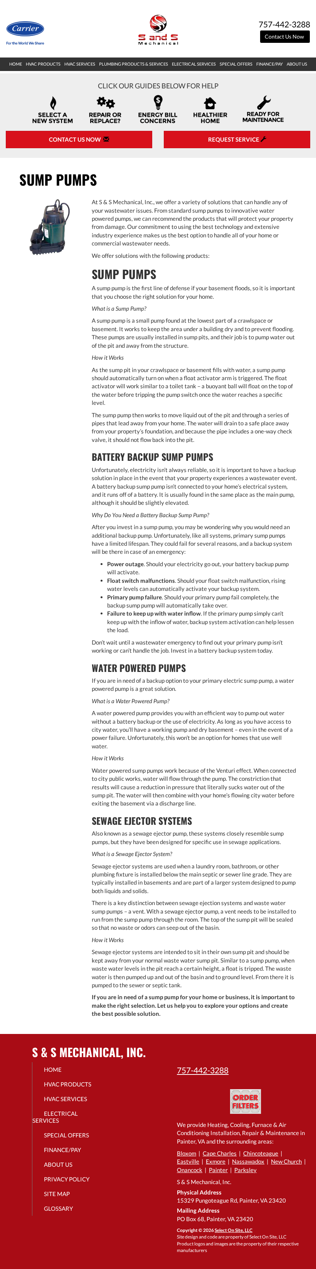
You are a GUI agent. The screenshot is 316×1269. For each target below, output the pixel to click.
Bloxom (186, 1153)
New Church (286, 1161)
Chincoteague (260, 1153)
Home (15, 64)
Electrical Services (194, 64)
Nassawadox (248, 1161)
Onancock (189, 1169)
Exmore (215, 1161)
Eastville (188, 1161)
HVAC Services (79, 64)
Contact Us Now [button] (285, 36)
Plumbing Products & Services (133, 64)
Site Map (57, 1193)
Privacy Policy (66, 1179)
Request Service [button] (234, 139)
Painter (218, 1169)
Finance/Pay (269, 64)
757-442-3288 (203, 1070)
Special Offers (236, 64)
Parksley (245, 1169)
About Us (297, 64)
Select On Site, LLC (233, 1230)
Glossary (58, 1208)
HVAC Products (43, 64)
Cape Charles (220, 1153)
